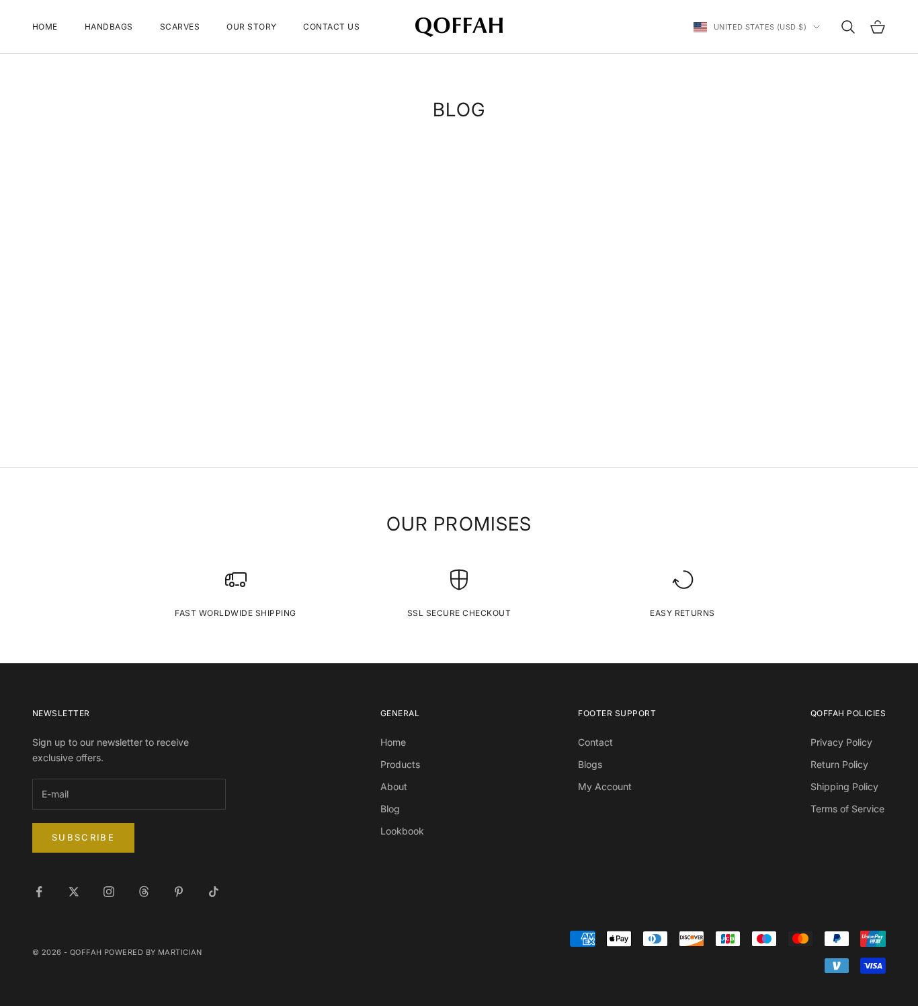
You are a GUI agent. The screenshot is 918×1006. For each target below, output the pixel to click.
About (393, 786)
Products (400, 764)
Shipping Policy (844, 786)
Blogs (590, 764)
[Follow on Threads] (144, 891)
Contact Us (331, 27)
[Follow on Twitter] (74, 891)
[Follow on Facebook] (39, 891)
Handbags (109, 27)
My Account (605, 786)
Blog (390, 808)
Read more (120, 376)
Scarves (180, 27)
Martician (180, 952)
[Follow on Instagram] (109, 891)
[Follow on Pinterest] (178, 891)
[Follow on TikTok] (213, 891)
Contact (595, 742)
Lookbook (402, 831)
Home (45, 27)
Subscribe (83, 837)
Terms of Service (847, 808)
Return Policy (839, 764)
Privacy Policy (841, 742)
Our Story (251, 27)
